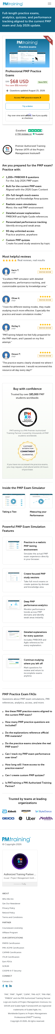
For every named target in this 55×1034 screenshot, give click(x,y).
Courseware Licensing (12, 928)
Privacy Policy (8, 908)
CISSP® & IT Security (11, 971)
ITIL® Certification (10, 957)
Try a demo (27, 106)
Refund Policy (8, 913)
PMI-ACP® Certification (13, 948)
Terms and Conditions (12, 917)
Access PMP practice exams (27, 97)
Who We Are (7, 899)
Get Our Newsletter (11, 903)
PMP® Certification (11, 943)
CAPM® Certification (11, 952)
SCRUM (5, 966)
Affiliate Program (10, 932)
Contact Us (7, 981)
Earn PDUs (7, 961)
